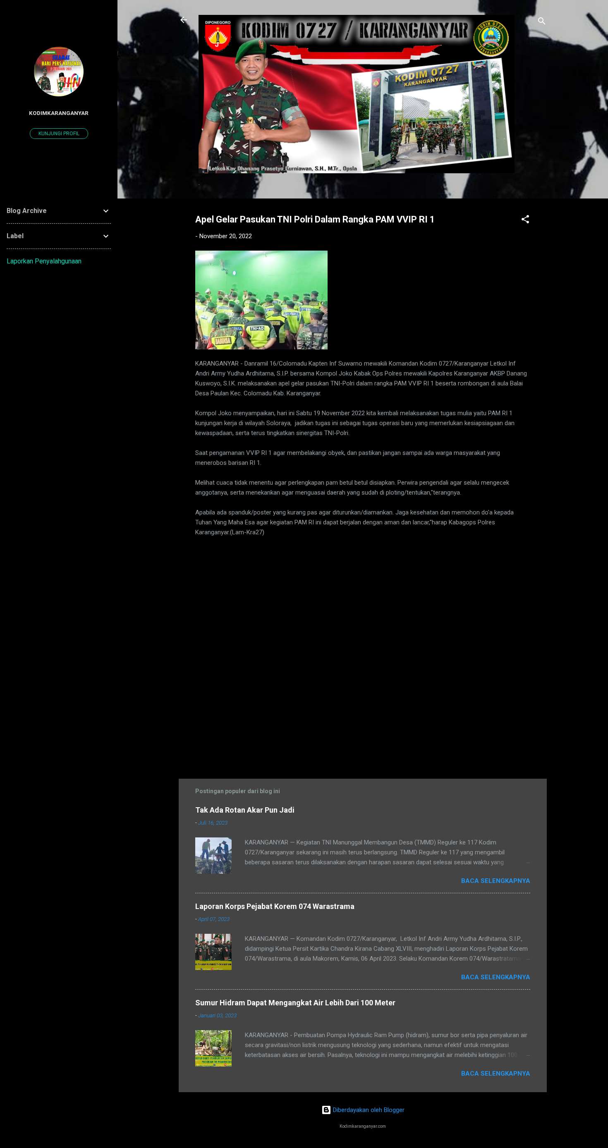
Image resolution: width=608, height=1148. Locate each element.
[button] (525, 220)
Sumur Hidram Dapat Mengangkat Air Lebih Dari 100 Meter (295, 1002)
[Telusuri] (542, 22)
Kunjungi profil (58, 133)
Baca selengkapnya (495, 881)
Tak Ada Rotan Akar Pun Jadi (244, 810)
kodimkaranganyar (59, 113)
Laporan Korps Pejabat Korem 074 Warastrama (274, 906)
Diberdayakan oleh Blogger (368, 1110)
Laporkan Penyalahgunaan (44, 261)
